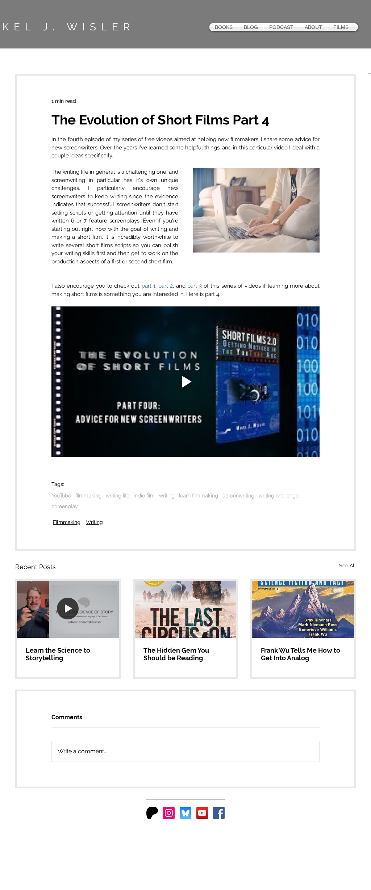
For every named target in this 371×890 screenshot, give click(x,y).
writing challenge (279, 495)
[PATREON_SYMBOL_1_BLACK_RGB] (152, 813)
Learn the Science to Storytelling (58, 654)
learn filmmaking (198, 495)
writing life (117, 495)
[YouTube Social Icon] (202, 813)
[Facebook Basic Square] (219, 813)
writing (167, 495)
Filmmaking (66, 522)
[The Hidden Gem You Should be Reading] (186, 609)
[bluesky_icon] (185, 813)
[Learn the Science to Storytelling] (68, 609)
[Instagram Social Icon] (169, 813)
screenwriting (238, 495)
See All (347, 565)
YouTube (61, 495)
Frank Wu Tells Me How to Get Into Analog (300, 654)
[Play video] (185, 381)
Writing (94, 522)
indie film (144, 495)
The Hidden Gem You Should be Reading (176, 654)
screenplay (64, 506)
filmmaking (88, 495)
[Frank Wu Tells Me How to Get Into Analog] (303, 609)
